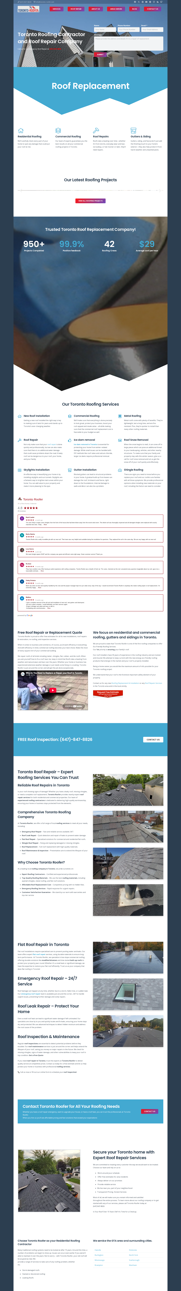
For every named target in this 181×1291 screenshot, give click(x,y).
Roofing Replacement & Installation (125, 683)
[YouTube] (146, 2)
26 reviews (22, 511)
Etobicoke (133, 1250)
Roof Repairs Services (153, 683)
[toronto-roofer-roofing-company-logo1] (28, 9)
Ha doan (28, 564)
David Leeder (30, 517)
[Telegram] (150, 2)
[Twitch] (161, 2)
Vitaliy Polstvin (31, 580)
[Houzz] (158, 2)
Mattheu (28, 597)
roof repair (51, 444)
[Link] (34, 139)
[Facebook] (135, 2)
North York (133, 1255)
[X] (139, 2)
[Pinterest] (142, 2)
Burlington (99, 1255)
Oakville (98, 1250)
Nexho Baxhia (30, 534)
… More (44, 524)
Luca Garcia (30, 549)
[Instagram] (154, 2)
